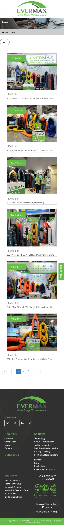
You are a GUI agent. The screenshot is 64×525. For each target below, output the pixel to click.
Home (5, 32)
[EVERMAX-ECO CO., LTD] (32, 8)
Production (39, 466)
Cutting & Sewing (42, 451)
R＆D (36, 463)
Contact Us (11, 454)
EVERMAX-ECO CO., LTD (27, 521)
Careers (8, 448)
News (12, 32)
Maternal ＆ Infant (12, 487)
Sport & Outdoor (12, 480)
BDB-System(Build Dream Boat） (14, 495)
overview (8, 438)
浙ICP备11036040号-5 (44, 521)
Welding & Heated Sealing (46, 448)
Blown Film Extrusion (44, 441)
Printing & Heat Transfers (46, 454)
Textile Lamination (42, 445)
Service (38, 459)
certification (10, 441)
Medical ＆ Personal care (16, 490)
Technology (39, 438)
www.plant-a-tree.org (46, 511)
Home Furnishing (12, 483)
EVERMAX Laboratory (44, 469)
